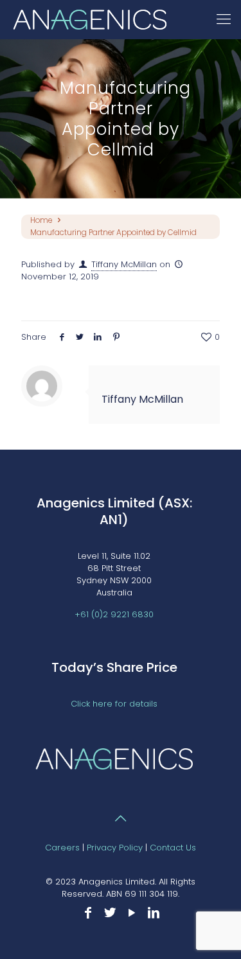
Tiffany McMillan (124, 264)
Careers (62, 847)
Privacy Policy (115, 847)
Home (41, 220)
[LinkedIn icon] (154, 913)
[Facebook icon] (88, 913)
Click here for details (114, 704)
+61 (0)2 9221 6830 (114, 614)
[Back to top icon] (120, 818)
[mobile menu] (224, 19)
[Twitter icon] (110, 913)
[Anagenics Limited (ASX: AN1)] (93, 19)
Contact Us (173, 847)
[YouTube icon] (132, 913)
